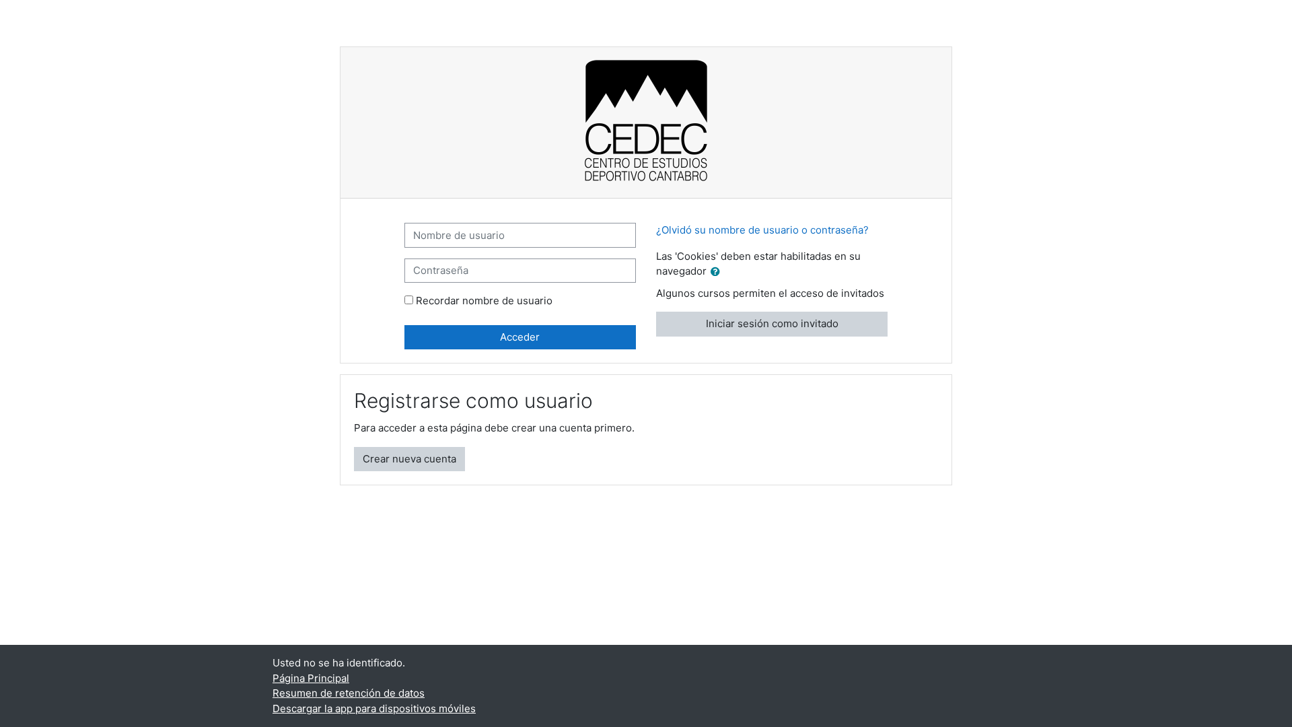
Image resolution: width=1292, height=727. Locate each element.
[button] (718, 272)
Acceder (520, 337)
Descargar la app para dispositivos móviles (374, 708)
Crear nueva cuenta (409, 458)
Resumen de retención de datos (349, 693)
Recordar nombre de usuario (484, 300)
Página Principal (311, 678)
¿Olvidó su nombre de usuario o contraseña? (762, 229)
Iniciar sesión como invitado (772, 323)
